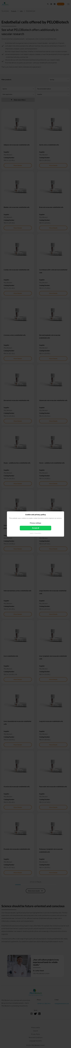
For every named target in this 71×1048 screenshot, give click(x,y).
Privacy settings (35, 523)
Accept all (35, 528)
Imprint (31, 533)
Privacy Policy (37, 533)
